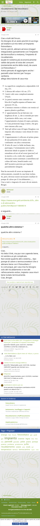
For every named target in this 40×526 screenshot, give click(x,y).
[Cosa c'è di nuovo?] (34, 2)
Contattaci (4, 502)
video (37, 450)
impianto (10, 438)
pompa (35, 442)
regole (33, 450)
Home (33, 502)
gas (31, 435)
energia (4, 435)
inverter (21, 438)
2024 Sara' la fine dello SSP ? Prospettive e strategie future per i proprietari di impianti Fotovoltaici (21, 341)
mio (36, 439)
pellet (22, 442)
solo (23, 447)
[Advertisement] (20, 314)
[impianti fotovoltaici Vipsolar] (20, 23)
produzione (19, 444)
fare (9, 435)
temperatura (6, 449)
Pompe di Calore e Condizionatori (13, 393)
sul (32, 447)
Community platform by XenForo (16, 513)
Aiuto (28, 502)
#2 (38, 197)
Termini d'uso (13, 502)
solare (18, 447)
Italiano (7, 500)
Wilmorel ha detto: (7, 239)
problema (10, 444)
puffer (26, 444)
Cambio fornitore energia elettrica (15, 363)
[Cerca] (38, 2)
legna (28, 438)
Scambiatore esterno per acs (13, 385)
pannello (16, 442)
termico (15, 450)
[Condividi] (35, 35)
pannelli (8, 441)
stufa (28, 447)
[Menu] (2, 2)
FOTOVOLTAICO (8, 351)
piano (28, 442)
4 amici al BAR (8, 382)
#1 (38, 35)
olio (2, 442)
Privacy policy (22, 502)
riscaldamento (8, 446)
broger (5, 11)
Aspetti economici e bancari (12, 371)
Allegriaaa (7, 374)
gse (2, 439)
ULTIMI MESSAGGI (8, 337)
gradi (35, 435)
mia (32, 439)
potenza (3, 444)
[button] (2, 500)
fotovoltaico (23, 434)
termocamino (24, 449)
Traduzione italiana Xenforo (8, 515)
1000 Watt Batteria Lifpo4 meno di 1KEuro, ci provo (21, 353)
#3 (38, 223)
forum (14, 435)
